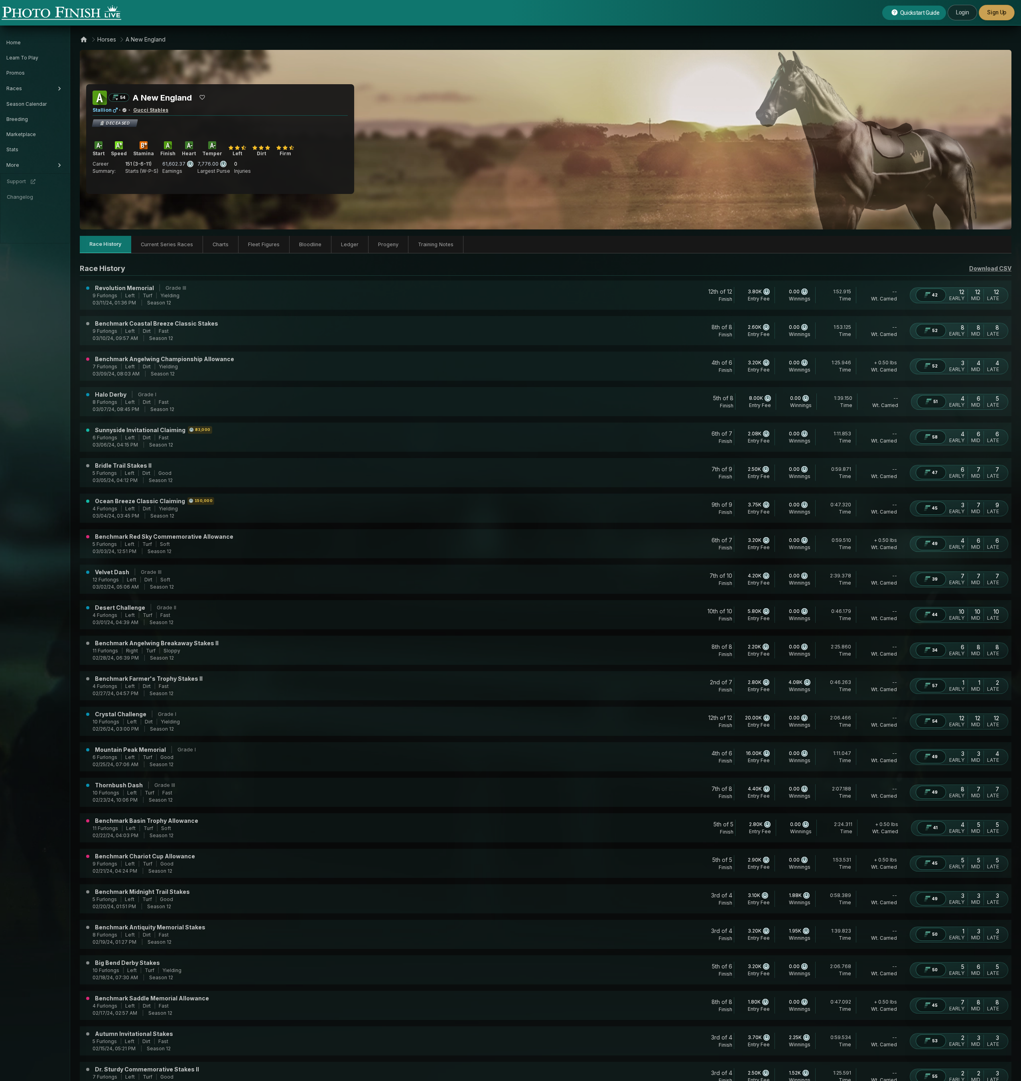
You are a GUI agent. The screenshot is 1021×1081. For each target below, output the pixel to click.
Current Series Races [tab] (167, 244)
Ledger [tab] (350, 244)
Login (962, 12)
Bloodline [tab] (310, 244)
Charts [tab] (221, 244)
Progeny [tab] (388, 244)
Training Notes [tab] (435, 244)
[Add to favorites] (202, 97)
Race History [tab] (105, 244)
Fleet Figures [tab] (264, 244)
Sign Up (996, 12)
